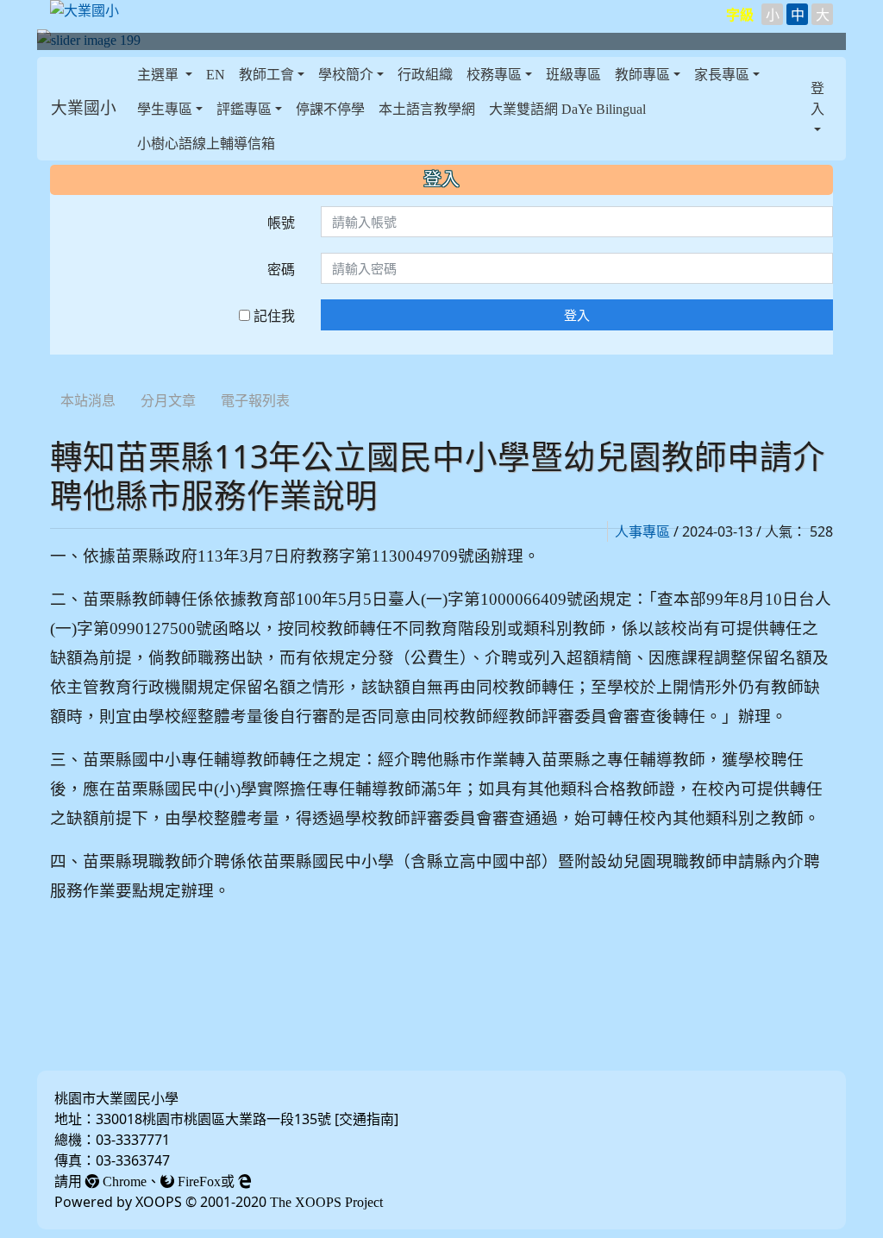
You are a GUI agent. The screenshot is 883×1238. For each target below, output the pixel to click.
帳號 (281, 222)
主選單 (159, 74)
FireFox (197, 1181)
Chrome (123, 1181)
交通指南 (366, 1119)
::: (54, 378)
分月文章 (168, 400)
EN (215, 74)
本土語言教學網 (427, 109)
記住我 (272, 315)
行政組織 (425, 74)
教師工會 (266, 74)
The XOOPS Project (326, 1202)
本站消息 (88, 400)
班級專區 (573, 74)
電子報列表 (255, 400)
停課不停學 (330, 109)
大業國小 (83, 108)
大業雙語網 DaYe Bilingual (567, 109)
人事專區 (642, 531)
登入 (577, 315)
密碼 (281, 269)
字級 (740, 15)
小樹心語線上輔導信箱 (206, 143)
